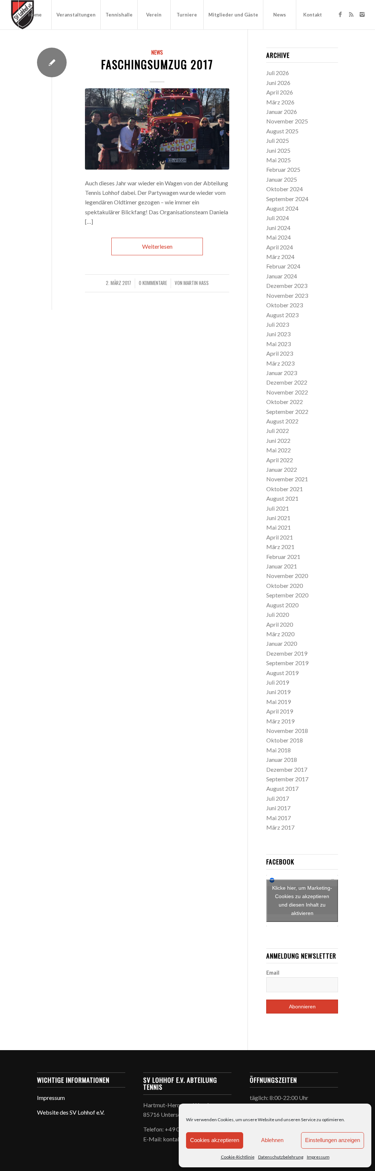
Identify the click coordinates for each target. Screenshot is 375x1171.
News (157, 52)
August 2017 (282, 788)
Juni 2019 (278, 691)
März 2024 (280, 256)
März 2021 (280, 546)
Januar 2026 (281, 111)
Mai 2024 (278, 237)
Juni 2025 (278, 150)
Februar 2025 (283, 169)
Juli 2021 (277, 508)
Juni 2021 (278, 517)
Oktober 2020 (284, 585)
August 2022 (282, 421)
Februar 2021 (283, 556)
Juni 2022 (278, 440)
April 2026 (279, 92)
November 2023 (287, 295)
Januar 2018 (281, 759)
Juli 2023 (277, 324)
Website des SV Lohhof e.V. (70, 1112)
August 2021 (282, 498)
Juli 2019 (277, 682)
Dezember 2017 (286, 769)
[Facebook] (340, 14)
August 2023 (282, 314)
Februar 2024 (283, 266)
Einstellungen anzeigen (332, 1140)
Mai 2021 (278, 527)
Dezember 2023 (286, 285)
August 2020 (282, 604)
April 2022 (279, 459)
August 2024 (282, 208)
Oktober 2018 (284, 740)
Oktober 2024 (284, 188)
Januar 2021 (281, 566)
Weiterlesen (157, 246)
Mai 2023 (278, 343)
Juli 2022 (277, 430)
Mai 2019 (278, 701)
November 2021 (287, 478)
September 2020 (287, 595)
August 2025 (282, 130)
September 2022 (287, 411)
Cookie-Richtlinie (238, 1157)
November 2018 (287, 730)
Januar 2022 (281, 469)
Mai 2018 (278, 749)
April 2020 (279, 624)
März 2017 (280, 827)
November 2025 (287, 121)
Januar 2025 (281, 179)
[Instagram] (362, 14)
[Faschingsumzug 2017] (157, 129)
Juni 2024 (278, 227)
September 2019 (287, 662)
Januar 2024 (281, 276)
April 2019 (279, 711)
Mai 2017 (278, 817)
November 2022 (287, 392)
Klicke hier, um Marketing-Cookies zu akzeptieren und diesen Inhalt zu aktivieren (302, 900)
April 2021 (279, 537)
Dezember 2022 (286, 382)
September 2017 (287, 778)
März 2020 (280, 633)
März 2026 (280, 102)
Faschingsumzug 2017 (157, 64)
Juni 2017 (278, 807)
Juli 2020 (277, 614)
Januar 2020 (281, 643)
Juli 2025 (277, 140)
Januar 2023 (281, 372)
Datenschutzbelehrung (280, 1157)
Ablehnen (272, 1140)
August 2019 (282, 672)
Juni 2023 (278, 333)
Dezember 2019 (286, 653)
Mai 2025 (278, 159)
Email (272, 972)
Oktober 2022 (284, 401)
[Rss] (351, 14)
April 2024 (279, 247)
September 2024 (287, 198)
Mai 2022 (278, 449)
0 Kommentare (153, 282)
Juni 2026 (278, 82)
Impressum (318, 1157)
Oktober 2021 (284, 488)
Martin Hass (196, 282)
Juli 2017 (277, 798)
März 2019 (280, 721)
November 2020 (287, 575)
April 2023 (279, 353)
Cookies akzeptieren (214, 1140)
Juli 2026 (277, 72)
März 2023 (280, 363)
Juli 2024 (277, 217)
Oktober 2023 (284, 304)
